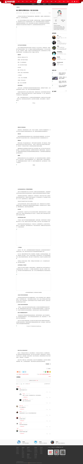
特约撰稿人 (17, 453)
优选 (47, 1)
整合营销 (35, 455)
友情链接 (41, 453)
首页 (18, 1)
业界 (43, 1)
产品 (26, 1)
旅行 (35, 1)
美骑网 (23, 448)
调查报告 (23, 453)
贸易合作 (35, 457)
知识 (39, 1)
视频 (51, 1)
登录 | (36, 380)
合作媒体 (41, 452)
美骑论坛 (23, 452)
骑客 (55, 1)
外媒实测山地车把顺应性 (57, 25)
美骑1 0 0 (28, 448)
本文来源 (49, 368)
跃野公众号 (35, 452)
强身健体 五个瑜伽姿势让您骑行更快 (23, 374)
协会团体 (41, 451)
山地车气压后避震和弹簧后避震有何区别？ (45, 374)
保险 (63, 1)
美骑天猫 (28, 455)
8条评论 (50, 376)
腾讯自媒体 (35, 451)
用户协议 (17, 451)
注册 (37, 380)
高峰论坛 (23, 454)
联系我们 (17, 448)
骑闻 (22, 1)
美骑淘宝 (28, 456)
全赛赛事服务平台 (29, 451)
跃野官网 (35, 448)
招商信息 (35, 456)
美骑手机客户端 (22, 420)
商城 (68, 1)
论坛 (59, 1)
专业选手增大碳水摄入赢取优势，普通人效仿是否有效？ (59, 26)
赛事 (31, 1)
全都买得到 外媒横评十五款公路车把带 (59, 29)
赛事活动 (41, 448)
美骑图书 (23, 457)
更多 (66, 69)
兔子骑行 (23, 451)
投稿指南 (17, 452)
